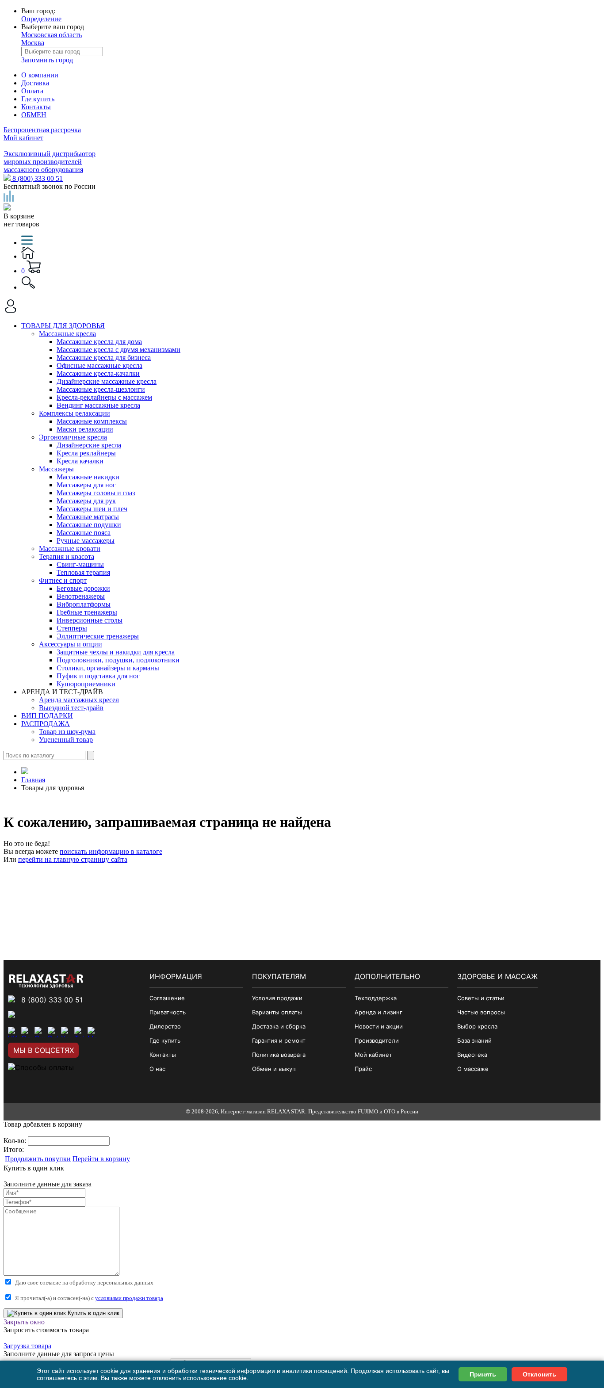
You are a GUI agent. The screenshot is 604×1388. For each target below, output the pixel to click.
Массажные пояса (84, 532)
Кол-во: (16, 1140)
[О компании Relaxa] (46, 985)
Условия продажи (277, 998)
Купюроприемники (86, 684)
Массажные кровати (69, 548)
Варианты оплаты (277, 1012)
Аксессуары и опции (70, 644)
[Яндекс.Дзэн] (39, 1032)
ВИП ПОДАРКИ (47, 715)
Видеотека (472, 1054)
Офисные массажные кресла (99, 365)
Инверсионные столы (89, 620)
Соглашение (167, 998)
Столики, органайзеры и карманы (108, 668)
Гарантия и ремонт (279, 1040)
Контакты (36, 107)
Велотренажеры (81, 596)
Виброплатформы (84, 604)
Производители (377, 1040)
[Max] (93, 1032)
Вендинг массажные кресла (98, 405)
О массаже (473, 1068)
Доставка (35, 83)
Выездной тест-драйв (71, 707)
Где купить (37, 99)
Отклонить (539, 1374)
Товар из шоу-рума (67, 731)
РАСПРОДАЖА (45, 723)
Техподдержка (376, 998)
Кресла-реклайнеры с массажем (104, 397)
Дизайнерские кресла (89, 445)
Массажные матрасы (88, 516)
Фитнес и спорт (63, 580)
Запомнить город (47, 60)
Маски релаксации (85, 429)
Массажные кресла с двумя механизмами (118, 349)
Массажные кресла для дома (99, 341)
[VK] (13, 1032)
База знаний (474, 1040)
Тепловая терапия (83, 572)
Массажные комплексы (92, 421)
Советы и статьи (481, 998)
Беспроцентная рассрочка (42, 130)
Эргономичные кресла (73, 437)
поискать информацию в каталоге (111, 851)
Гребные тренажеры (87, 612)
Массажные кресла (67, 333)
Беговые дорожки (83, 588)
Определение (41, 19)
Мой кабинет (23, 137)
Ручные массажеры (86, 540)
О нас (157, 1068)
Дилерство (165, 1026)
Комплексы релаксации (74, 413)
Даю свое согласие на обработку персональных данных (84, 1282)
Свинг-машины (80, 564)
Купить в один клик (92, 1313)
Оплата (32, 91)
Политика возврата (279, 1054)
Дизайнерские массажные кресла (107, 381)
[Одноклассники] (26, 1032)
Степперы (72, 628)
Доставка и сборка (279, 1026)
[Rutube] (53, 1032)
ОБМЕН (33, 115)
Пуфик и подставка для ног (98, 676)
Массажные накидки (88, 477)
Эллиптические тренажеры (98, 636)
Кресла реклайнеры (86, 453)
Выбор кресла (477, 1026)
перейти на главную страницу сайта (72, 859)
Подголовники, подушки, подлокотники (118, 660)
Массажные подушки (89, 524)
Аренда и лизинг (378, 1012)
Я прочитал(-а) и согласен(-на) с (89, 1298)
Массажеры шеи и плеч (92, 508)
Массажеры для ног (86, 485)
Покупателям (279, 976)
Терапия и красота (66, 556)
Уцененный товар (66, 739)
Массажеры (56, 469)
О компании (39, 75)
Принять (483, 1374)
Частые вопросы (481, 1012)
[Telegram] (79, 1032)
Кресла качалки (80, 461)
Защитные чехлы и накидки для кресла (116, 652)
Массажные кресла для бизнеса (104, 357)
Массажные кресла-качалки (98, 373)
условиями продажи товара (129, 1298)
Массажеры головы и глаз (96, 493)
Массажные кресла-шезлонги (101, 389)
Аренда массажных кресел (79, 700)
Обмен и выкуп (274, 1068)
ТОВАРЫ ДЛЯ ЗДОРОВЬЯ (63, 325)
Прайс (363, 1068)
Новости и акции (379, 1026)
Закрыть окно (24, 1322)
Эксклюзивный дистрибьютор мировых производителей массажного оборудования (50, 161)
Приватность (167, 1012)
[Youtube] (66, 1032)
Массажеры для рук (86, 501)
